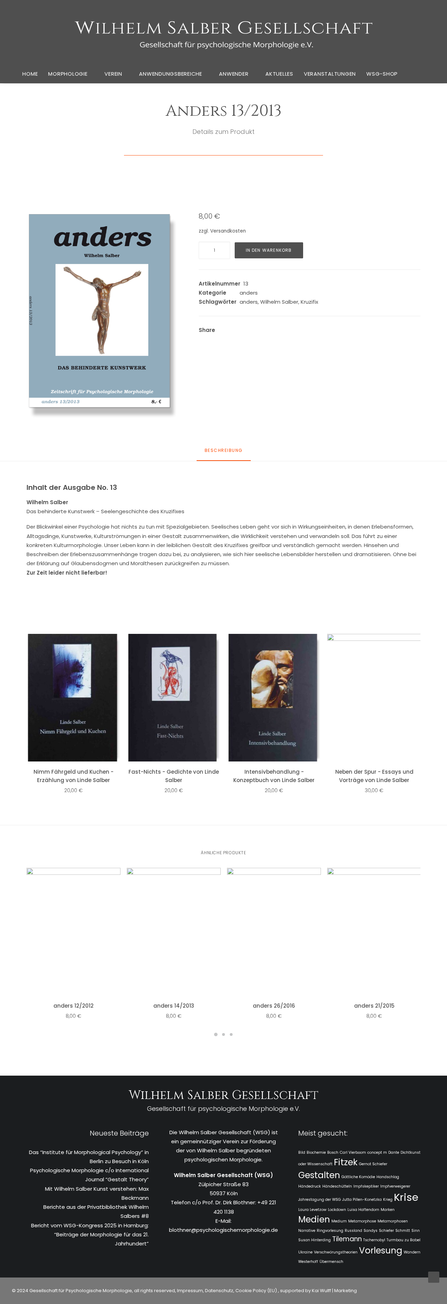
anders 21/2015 (374, 1005)
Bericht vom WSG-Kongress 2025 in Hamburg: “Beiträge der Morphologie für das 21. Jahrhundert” (90, 1235)
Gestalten (319, 1175)
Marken (388, 1209)
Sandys (371, 1230)
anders (249, 292)
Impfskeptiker (366, 1186)
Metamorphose (362, 1221)
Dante (393, 1152)
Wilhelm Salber (279, 301)
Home (30, 73)
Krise (406, 1197)
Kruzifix (309, 301)
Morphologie (67, 73)
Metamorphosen (393, 1221)
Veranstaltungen (330, 73)
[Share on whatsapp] (283, 331)
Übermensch (331, 1261)
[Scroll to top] (433, 1276)
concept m (377, 1152)
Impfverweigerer (395, 1186)
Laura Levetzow (312, 1209)
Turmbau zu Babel (403, 1240)
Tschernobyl (374, 1240)
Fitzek (346, 1162)
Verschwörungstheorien (336, 1252)
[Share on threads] (256, 331)
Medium (339, 1221)
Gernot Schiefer (373, 1164)
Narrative (306, 1230)
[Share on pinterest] (265, 331)
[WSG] (223, 32)
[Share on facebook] (238, 331)
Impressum (189, 1290)
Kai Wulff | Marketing (334, 1290)
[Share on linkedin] (274, 331)
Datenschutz (219, 1290)
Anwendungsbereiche (170, 73)
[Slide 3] (231, 1034)
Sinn (415, 1230)
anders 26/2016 (274, 1005)
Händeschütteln (337, 1186)
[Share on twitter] (247, 331)
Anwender (233, 73)
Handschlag (387, 1177)
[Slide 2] (223, 1034)
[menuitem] (30, 73)
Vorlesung (380, 1250)
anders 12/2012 (73, 1005)
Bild (301, 1152)
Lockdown (337, 1209)
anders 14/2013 (173, 1005)
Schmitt (402, 1230)
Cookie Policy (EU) (256, 1290)
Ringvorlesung (330, 1230)
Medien (314, 1219)
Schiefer (386, 1230)
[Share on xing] (302, 331)
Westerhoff (308, 1261)
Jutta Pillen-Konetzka (362, 1199)
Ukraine (305, 1252)
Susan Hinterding (314, 1240)
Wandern (412, 1252)
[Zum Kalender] (411, 74)
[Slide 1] (216, 1034)
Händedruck (309, 1186)
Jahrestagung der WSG (319, 1199)
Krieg (388, 1199)
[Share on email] (311, 331)
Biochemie (316, 1152)
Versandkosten (228, 231)
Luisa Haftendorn (363, 1209)
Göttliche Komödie (358, 1177)
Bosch (332, 1152)
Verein (113, 73)
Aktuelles (279, 73)
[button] (103, 316)
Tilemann (347, 1239)
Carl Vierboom (353, 1152)
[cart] (425, 73)
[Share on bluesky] (292, 331)
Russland (353, 1230)
